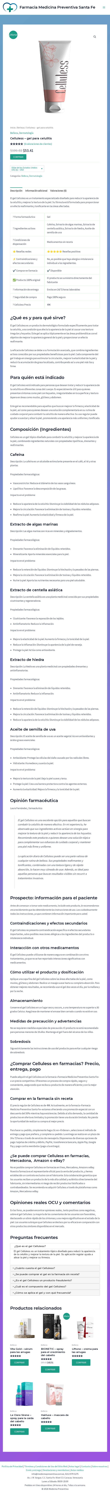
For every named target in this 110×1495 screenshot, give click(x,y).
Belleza (20, 127)
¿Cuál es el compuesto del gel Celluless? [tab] (40, 1286)
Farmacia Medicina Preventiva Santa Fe (57, 7)
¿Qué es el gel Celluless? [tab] (30, 1246)
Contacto (86, 1466)
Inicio (12, 127)
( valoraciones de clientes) (38, 143)
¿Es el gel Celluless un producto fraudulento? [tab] (43, 1280)
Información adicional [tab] (36, 190)
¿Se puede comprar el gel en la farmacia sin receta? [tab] (46, 1274)
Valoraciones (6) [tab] (58, 190)
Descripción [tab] (16, 190)
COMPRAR (18, 156)
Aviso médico (77, 1470)
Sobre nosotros (99, 1466)
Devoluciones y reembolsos (56, 1470)
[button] (94, 36)
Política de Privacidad (12, 1466)
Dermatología (26, 133)
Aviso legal (74, 1466)
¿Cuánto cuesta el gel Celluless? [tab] (34, 1268)
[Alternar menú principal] (104, 7)
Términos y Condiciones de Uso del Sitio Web (45, 1466)
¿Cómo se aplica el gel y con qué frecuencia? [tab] (42, 1292)
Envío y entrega (33, 1470)
